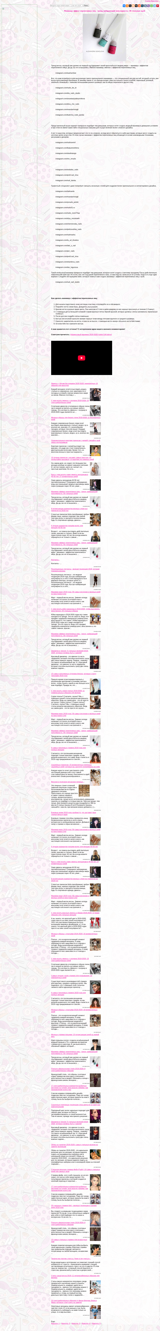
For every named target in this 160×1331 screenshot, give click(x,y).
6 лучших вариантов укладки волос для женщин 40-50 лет (74, 847)
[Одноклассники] (127, 5)
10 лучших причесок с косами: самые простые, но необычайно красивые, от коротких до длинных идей (72, 458)
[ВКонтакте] (124, 5)
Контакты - (55, 560)
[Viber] (148, 5)
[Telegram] (154, 5)
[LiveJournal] (142, 5)
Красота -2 (65, 1323)
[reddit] (139, 5)
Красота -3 (76, 1323)
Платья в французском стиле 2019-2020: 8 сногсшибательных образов (68, 1070)
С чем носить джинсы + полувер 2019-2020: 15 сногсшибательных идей (70, 401)
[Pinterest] (157, 5)
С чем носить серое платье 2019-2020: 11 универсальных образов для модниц (68, 692)
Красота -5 (96, 1323)
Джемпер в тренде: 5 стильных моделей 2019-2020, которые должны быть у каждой (69, 652)
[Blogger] (133, 5)
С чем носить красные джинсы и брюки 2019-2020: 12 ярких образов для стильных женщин (75, 914)
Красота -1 (55, 1323)
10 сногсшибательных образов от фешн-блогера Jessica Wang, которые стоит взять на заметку (74, 1301)
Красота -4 (86, 1323)
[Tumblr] (145, 5)
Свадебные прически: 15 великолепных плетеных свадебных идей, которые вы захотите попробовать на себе (75, 766)
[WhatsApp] (151, 5)
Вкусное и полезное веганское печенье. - (67, 782)
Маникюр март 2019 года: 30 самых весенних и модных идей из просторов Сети (70, 897)
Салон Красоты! (152, 1)
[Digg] (136, 5)
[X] (130, 5)
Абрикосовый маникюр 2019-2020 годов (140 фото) (91, 334)
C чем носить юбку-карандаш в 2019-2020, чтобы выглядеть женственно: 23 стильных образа (75, 610)
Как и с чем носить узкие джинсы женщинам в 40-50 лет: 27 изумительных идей (69, 475)
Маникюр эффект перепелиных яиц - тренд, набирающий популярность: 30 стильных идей (74, 492)
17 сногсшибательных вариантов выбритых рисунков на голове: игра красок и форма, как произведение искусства (69, 1088)
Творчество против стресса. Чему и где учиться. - (71, 1259)
